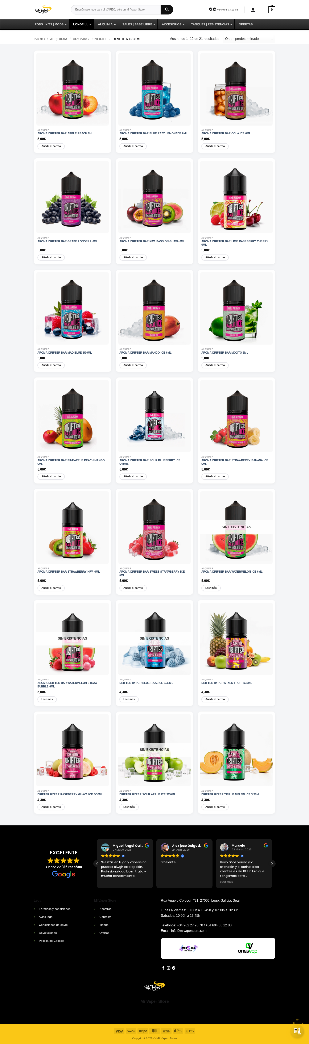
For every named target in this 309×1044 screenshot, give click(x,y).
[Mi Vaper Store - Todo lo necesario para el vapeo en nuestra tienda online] (49, 12)
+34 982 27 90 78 (190, 925)
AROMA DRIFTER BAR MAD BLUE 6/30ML (64, 352)
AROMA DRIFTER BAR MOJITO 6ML (224, 352)
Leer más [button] (226, 882)
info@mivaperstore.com (188, 931)
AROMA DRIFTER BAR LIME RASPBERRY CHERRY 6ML (234, 243)
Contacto (105, 916)
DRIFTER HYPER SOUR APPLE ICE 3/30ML (147, 794)
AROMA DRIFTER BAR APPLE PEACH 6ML (65, 133)
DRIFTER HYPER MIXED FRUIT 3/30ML (226, 683)
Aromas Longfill (90, 39)
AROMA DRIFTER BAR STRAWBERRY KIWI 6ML (68, 571)
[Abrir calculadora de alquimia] (297, 1032)
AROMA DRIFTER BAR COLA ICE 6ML (226, 133)
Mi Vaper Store (154, 1001)
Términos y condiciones (54, 908)
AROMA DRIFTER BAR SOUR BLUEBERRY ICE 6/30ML (149, 462)
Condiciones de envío (53, 924)
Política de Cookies (51, 940)
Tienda (103, 924)
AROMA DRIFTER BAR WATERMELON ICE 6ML (232, 571)
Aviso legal (46, 916)
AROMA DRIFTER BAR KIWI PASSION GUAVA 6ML (152, 241)
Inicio (39, 39)
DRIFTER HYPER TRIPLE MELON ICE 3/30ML (230, 794)
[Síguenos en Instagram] (168, 968)
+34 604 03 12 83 (227, 9)
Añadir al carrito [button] (51, 146)
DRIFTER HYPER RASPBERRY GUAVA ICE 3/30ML (70, 794)
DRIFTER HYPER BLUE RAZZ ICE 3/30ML (146, 683)
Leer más (211, 588)
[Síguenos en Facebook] (163, 968)
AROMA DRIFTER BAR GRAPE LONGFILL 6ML (67, 241)
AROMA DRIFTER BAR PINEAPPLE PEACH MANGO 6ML (71, 462)
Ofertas (104, 932)
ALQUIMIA (58, 39)
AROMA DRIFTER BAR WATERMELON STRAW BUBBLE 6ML (67, 684)
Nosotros (105, 908)
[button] (253, 10)
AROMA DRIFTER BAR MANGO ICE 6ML (145, 352)
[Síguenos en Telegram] (173, 968)
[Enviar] (167, 9)
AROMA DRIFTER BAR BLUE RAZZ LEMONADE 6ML (153, 133)
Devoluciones (48, 932)
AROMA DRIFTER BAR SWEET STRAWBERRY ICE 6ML (152, 573)
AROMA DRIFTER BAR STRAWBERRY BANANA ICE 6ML (234, 462)
